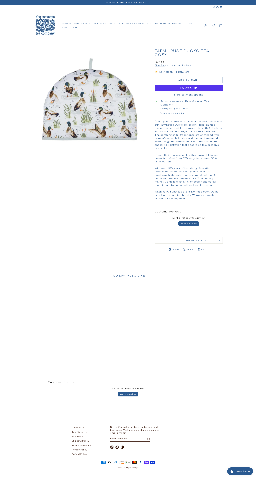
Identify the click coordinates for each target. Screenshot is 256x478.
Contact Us (78, 427)
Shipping (160, 65)
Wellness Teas (103, 23)
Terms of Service (81, 445)
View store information (173, 113)
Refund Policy (79, 454)
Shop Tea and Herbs (75, 23)
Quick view (56, 348)
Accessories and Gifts (134, 23)
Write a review (189, 223)
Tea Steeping (79, 432)
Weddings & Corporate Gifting (175, 23)
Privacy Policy (79, 449)
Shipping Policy (80, 441)
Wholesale (77, 436)
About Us (68, 27)
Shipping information (189, 240)
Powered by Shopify (128, 468)
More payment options (188, 94)
